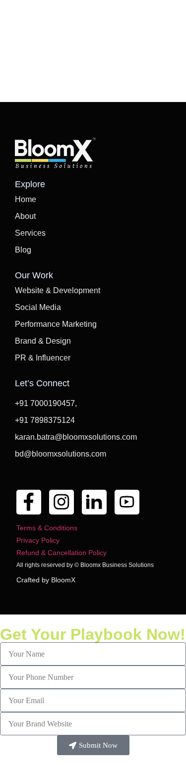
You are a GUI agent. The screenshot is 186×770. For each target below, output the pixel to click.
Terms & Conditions (46, 528)
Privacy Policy (38, 540)
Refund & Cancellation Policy (61, 553)
